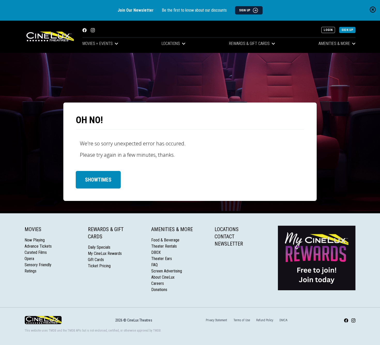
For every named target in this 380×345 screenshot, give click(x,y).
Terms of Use (241, 320)
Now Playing (35, 240)
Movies (33, 229)
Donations (159, 289)
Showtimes (98, 180)
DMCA (283, 320)
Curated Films (36, 252)
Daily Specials (99, 247)
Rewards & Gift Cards (249, 43)
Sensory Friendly (38, 264)
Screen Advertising (166, 271)
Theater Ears (161, 258)
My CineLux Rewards (105, 253)
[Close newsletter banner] (373, 9)
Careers (157, 283)
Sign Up (347, 30)
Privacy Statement (216, 320)
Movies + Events (97, 43)
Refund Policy (264, 320)
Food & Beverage (165, 240)
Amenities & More (334, 43)
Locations (171, 43)
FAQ (154, 264)
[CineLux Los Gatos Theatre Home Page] (49, 36)
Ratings (30, 271)
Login (328, 30)
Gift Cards (96, 259)
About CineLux (162, 277)
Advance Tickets (38, 246)
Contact (224, 236)
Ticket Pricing (99, 265)
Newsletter (229, 244)
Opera (29, 258)
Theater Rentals (164, 246)
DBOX (156, 252)
